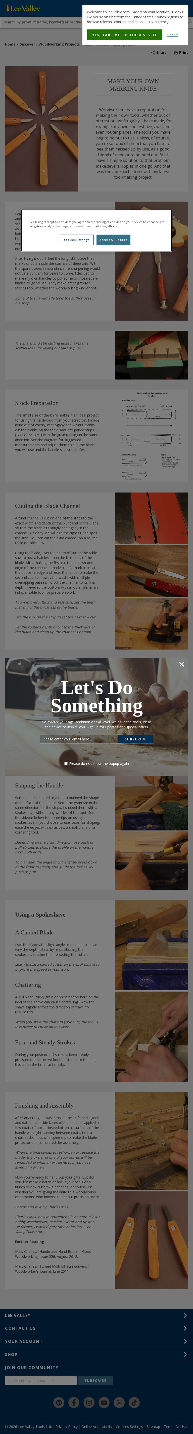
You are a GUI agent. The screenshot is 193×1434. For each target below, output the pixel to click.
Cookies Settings (76, 240)
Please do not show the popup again (99, 763)
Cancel (172, 34)
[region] (96, 230)
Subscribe (136, 739)
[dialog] (135, 25)
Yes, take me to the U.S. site (124, 34)
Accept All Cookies (113, 240)
